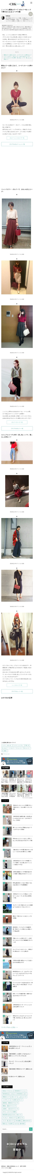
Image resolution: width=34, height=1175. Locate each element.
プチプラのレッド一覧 (17, 691)
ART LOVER (23, 1166)
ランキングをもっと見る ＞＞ (9, 1027)
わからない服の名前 (20, 1123)
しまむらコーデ (22, 1097)
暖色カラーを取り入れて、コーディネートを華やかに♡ (18, 55)
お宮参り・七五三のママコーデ (10, 1108)
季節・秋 (27, 745)
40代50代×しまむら (22, 1094)
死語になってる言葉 (7, 1123)
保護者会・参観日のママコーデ (10, 1102)
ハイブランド (6, 1099)
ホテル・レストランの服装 (9, 1111)
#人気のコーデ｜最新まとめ (17, 1076)
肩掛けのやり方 (27, 1120)
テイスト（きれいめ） (7, 745)
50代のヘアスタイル (8, 1091)
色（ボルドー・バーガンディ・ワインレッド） (12, 748)
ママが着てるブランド (16, 1099)
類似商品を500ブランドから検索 (17, 119)
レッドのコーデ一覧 (17, 685)
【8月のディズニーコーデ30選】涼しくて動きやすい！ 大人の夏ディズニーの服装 (22, 807)
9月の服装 (18, 1120)
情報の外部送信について (13, 1166)
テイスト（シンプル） (18, 745)
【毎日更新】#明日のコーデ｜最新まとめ (20, 1069)
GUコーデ (14, 1097)
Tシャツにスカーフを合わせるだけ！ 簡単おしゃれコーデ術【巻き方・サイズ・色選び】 (23, 984)
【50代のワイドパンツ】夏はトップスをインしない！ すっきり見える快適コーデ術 (22, 895)
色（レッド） (27, 748)
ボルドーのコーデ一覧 (17, 422)
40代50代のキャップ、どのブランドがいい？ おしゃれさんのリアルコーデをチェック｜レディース (22, 973)
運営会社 (3, 1166)
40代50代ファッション (20, 1091)
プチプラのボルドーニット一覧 (17, 144)
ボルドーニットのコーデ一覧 (17, 138)
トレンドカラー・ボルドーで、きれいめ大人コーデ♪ (17, 56)
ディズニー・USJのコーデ (9, 1117)
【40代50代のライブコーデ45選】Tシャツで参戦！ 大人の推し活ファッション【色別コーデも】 (22, 862)
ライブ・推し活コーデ (8, 1120)
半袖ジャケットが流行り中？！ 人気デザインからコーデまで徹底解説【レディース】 (23, 940)
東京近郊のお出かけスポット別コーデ (12, 1114)
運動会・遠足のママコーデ (9, 1105)
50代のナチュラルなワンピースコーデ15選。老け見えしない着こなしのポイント (22, 1017)
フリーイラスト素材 (6, 1168)
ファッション (6, 754)
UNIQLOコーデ (6, 1097)
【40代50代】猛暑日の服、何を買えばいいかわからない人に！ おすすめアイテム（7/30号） (22, 818)
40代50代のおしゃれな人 (9, 1094)
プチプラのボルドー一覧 (17, 428)
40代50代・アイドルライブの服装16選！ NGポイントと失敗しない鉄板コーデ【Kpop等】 (22, 929)
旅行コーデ (20, 1117)
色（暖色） (4, 750)
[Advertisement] (17, 167)
